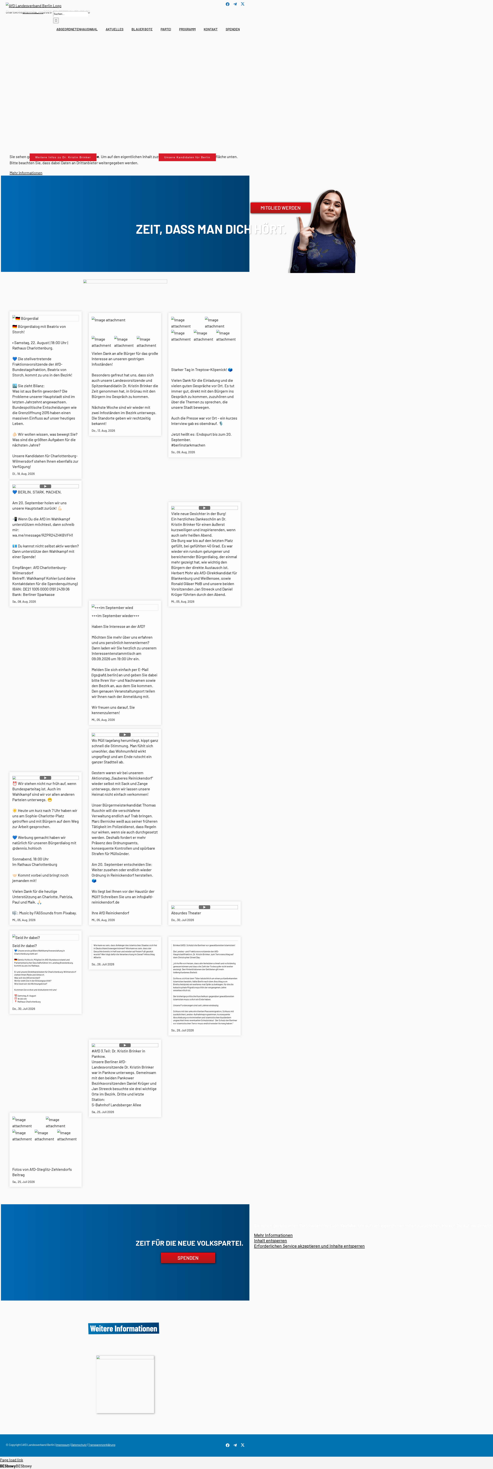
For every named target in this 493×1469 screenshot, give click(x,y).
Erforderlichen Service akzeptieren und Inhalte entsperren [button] (309, 1246)
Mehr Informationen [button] (273, 1235)
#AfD (96, 1051)
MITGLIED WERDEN (281, 208)
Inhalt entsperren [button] (270, 1240)
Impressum (63, 1444)
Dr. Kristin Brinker (137, 385)
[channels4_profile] (125, 1357)
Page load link (11, 1459)
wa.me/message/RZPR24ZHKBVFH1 (42, 535)
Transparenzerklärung (101, 1444)
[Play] (45, 486)
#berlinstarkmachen (188, 445)
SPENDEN (188, 1258)
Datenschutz (79, 1444)
